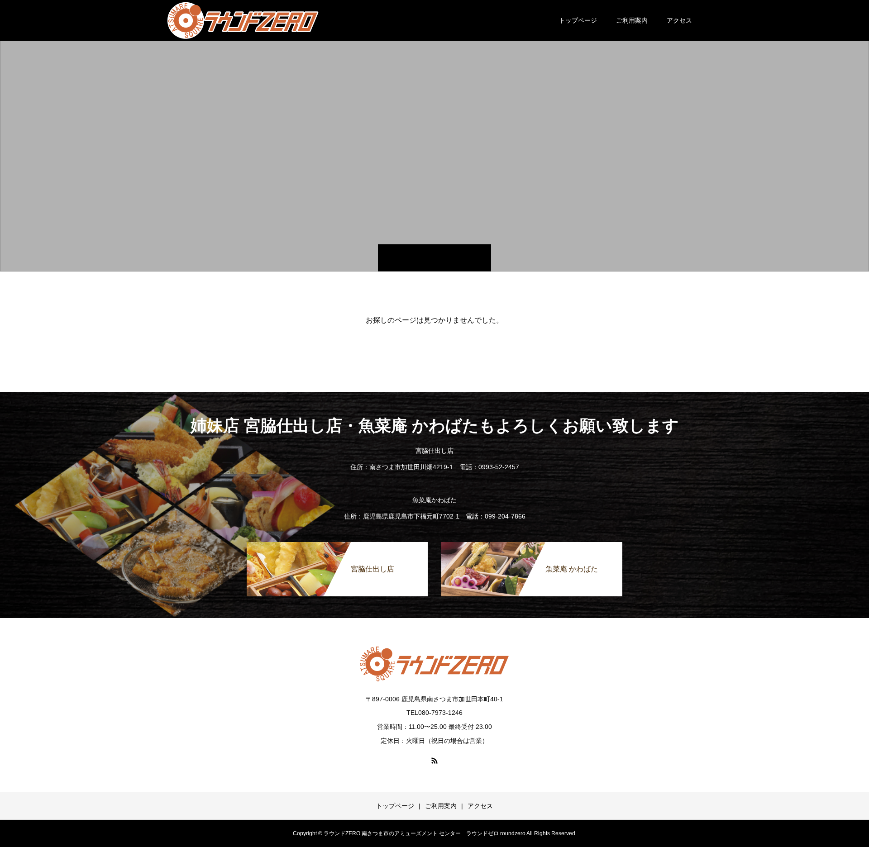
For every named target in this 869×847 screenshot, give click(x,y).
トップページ (578, 20)
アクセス (679, 20)
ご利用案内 (632, 20)
